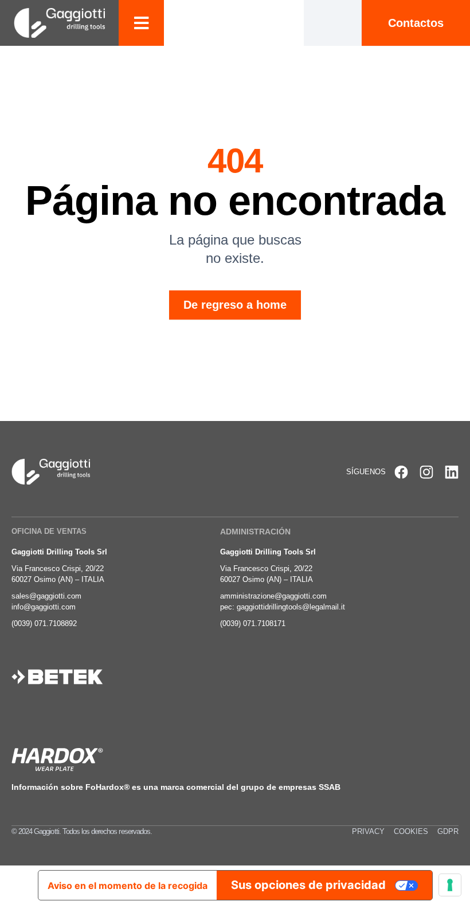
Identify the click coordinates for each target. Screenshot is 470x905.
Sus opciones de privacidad (308, 885)
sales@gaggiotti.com (46, 596)
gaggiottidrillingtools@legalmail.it (291, 607)
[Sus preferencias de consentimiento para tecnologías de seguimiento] (450, 885)
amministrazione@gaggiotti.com (273, 596)
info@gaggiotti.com (43, 607)
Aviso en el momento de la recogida (127, 885)
